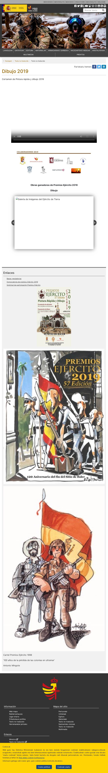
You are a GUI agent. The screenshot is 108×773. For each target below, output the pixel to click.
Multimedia (63, 729)
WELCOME (101, 2)
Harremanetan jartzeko (18, 724)
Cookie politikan (44, 767)
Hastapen (8, 61)
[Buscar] (103, 10)
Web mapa (13, 712)
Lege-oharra (14, 717)
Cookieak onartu (64, 767)
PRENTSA (81, 55)
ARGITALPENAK (98, 51)
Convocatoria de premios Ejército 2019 (22, 282)
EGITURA (29, 51)
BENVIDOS (69, 2)
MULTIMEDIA (28, 55)
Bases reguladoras (14, 279)
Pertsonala (63, 712)
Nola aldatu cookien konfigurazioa (31, 758)
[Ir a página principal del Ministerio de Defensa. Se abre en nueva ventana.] (14, 8)
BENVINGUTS (59, 2)
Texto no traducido (21, 61)
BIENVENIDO (48, 2)
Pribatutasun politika (17, 719)
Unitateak (62, 714)
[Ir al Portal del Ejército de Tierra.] (35, 8)
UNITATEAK (19, 51)
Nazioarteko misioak (67, 724)
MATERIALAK (40, 51)
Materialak (63, 719)
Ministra (12, 739)
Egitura (61, 717)
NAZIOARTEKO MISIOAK (80, 51)
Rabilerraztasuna (15, 714)
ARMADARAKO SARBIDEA (58, 51)
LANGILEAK (8, 51)
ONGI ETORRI (80, 2)
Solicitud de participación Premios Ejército (23, 285)
